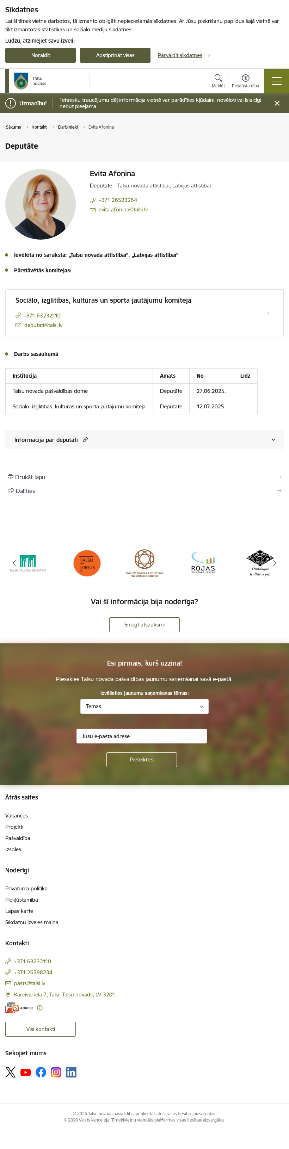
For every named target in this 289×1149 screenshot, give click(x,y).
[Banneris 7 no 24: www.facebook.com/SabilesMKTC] (144, 562)
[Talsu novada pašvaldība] (30, 81)
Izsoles (13, 849)
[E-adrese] (19, 1008)
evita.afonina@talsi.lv (123, 209)
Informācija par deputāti (46, 439)
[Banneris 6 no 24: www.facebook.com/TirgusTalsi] (86, 562)
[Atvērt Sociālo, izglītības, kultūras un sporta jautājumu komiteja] (266, 313)
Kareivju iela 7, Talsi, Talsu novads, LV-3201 (64, 994)
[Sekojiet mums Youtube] (25, 1072)
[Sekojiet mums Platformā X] (10, 1072)
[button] (84, 439)
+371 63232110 (42, 315)
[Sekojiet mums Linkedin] (71, 1072)
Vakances (16, 815)
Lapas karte (19, 911)
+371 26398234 (33, 972)
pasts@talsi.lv (29, 983)
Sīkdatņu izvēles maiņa (32, 922)
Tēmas (93, 706)
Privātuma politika (26, 888)
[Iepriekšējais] (14, 563)
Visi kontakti (40, 1029)
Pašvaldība (17, 838)
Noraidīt (40, 55)
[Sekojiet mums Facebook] (41, 1072)
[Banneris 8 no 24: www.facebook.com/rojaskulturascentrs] (202, 562)
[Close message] (277, 103)
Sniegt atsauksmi (144, 624)
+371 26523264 (118, 200)
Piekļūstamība (21, 899)
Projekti (14, 826)
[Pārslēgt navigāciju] (276, 81)
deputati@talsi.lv (43, 325)
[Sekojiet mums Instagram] (56, 1072)
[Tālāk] (274, 563)
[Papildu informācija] (39, 1008)
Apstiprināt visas (115, 55)
